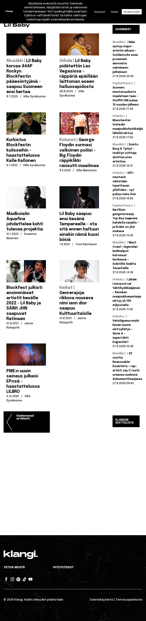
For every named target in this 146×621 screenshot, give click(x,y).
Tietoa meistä (14, 567)
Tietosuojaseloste (129, 599)
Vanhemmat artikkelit (25, 417)
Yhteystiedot (63, 567)
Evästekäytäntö (101, 599)
